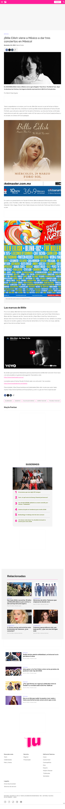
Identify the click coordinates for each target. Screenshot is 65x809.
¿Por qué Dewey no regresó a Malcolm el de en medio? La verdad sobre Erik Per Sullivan (39, 684)
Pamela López (18, 605)
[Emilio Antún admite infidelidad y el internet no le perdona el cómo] (13, 656)
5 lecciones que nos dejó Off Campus (29, 492)
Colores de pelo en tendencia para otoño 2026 (32, 509)
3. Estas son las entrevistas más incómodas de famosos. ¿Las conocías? (19, 629)
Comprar (57, 2)
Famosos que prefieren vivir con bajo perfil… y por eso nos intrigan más (45, 629)
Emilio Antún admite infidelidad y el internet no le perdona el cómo (40, 655)
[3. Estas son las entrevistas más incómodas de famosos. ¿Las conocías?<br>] (19, 617)
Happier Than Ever (41, 400)
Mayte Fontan (20, 45)
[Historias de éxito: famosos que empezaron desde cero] (45, 589)
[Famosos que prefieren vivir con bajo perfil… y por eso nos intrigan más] (45, 617)
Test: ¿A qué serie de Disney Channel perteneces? (33, 497)
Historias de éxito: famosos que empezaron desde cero (45, 601)
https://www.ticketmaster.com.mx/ (14, 377)
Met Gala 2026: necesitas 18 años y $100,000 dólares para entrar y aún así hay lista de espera (19, 601)
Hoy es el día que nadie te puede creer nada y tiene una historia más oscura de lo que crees (39, 699)
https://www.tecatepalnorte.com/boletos (15, 383)
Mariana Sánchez (45, 604)
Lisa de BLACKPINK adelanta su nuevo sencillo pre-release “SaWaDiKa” (33, 503)
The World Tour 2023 (54, 400)
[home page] (5, 2)
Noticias (6, 34)
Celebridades (8, 400)
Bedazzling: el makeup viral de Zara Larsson (31, 514)
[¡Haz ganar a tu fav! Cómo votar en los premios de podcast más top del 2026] (13, 671)
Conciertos (18, 400)
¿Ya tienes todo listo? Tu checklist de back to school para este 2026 (32, 520)
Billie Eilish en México (28, 400)
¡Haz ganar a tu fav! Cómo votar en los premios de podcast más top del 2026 (41, 670)
